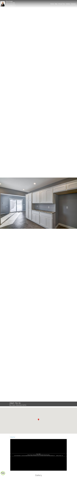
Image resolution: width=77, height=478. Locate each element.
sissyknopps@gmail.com (11, 5)
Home (52, 4)
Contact (73, 4)
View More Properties (10, 6)
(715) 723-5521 (12, 3)
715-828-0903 (12, 2)
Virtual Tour (61, 4)
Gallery (68, 4)
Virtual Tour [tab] (12, 437)
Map (56, 4)
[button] (2, 203)
